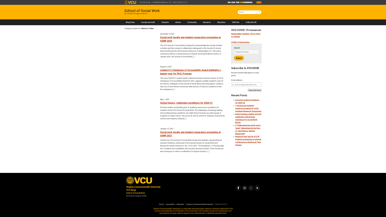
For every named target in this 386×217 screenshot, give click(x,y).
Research (207, 22)
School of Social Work (142, 11)
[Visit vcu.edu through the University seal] (157, 181)
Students (165, 22)
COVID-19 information (240, 42)
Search (241, 12)
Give (258, 2)
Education (221, 22)
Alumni (178, 22)
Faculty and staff (148, 22)
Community (192, 22)
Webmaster (180, 204)
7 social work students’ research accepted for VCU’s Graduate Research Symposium (248, 108)
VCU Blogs (131, 190)
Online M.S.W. (251, 22)
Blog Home (130, 22)
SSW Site (235, 22)
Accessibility (170, 204)
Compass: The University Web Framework (199, 204)
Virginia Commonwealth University (164, 2)
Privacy (161, 204)
